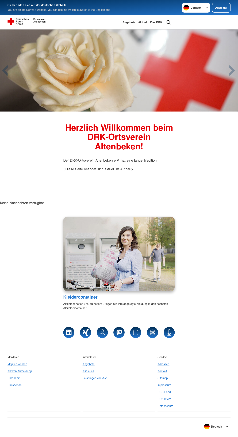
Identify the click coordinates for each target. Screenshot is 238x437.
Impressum (164, 385)
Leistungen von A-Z (95, 378)
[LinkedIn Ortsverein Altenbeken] (68, 332)
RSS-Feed (164, 392)
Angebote (128, 22)
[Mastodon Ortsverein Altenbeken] (119, 332)
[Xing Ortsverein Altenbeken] (85, 332)
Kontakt (162, 371)
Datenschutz (165, 406)
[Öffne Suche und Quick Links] (168, 22)
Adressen (163, 364)
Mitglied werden (17, 364)
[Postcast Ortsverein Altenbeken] (169, 332)
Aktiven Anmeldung (19, 371)
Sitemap (163, 378)
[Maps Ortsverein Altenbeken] (102, 332)
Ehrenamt (13, 378)
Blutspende (14, 385)
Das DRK (156, 22)
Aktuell (142, 22)
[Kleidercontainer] (119, 254)
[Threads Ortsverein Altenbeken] (152, 332)
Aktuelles (88, 371)
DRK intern (164, 399)
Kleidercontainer (80, 297)
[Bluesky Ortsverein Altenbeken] (135, 332)
